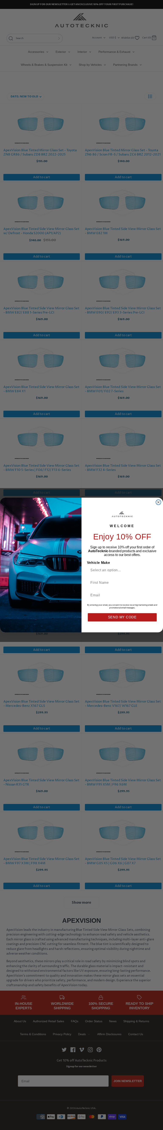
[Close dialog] (158, 502)
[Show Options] (153, 570)
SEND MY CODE (122, 617)
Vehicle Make (98, 562)
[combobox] (120, 570)
